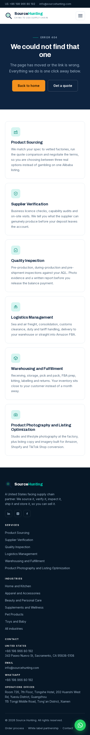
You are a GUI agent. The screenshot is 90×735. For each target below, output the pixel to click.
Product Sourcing (17, 532)
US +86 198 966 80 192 (20, 3)
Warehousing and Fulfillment (25, 561)
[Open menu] (80, 15)
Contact (68, 728)
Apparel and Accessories (22, 593)
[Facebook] (27, 513)
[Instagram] (17, 513)
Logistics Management (21, 554)
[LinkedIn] (8, 513)
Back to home (29, 86)
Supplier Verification (19, 540)
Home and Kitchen (18, 586)
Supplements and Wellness (24, 607)
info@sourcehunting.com (55, 3)
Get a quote (62, 86)
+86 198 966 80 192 (19, 651)
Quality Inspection (17, 547)
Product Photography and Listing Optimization (37, 568)
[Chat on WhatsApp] (80, 725)
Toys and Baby (15, 621)
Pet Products (14, 614)
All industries (14, 628)
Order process (14, 728)
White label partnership (43, 728)
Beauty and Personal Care (23, 600)
